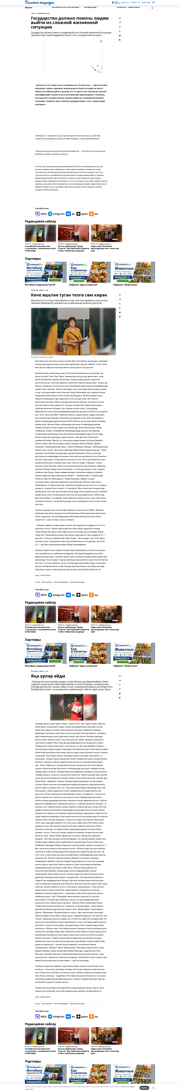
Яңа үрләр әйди (90, 7)
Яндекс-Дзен (146, 2)
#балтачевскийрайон (61, 582)
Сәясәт (33, 13)
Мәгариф (34, 290)
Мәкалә (28, 7)
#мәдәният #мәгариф (77, 582)
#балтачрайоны (47, 582)
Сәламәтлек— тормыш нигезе (128, 7)
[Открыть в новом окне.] (41, 213)
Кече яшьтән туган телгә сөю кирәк (65, 7)
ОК (139, 2)
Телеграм (134, 2)
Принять (144, 1088)
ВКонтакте (125, 2)
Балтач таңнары (39, 2)
